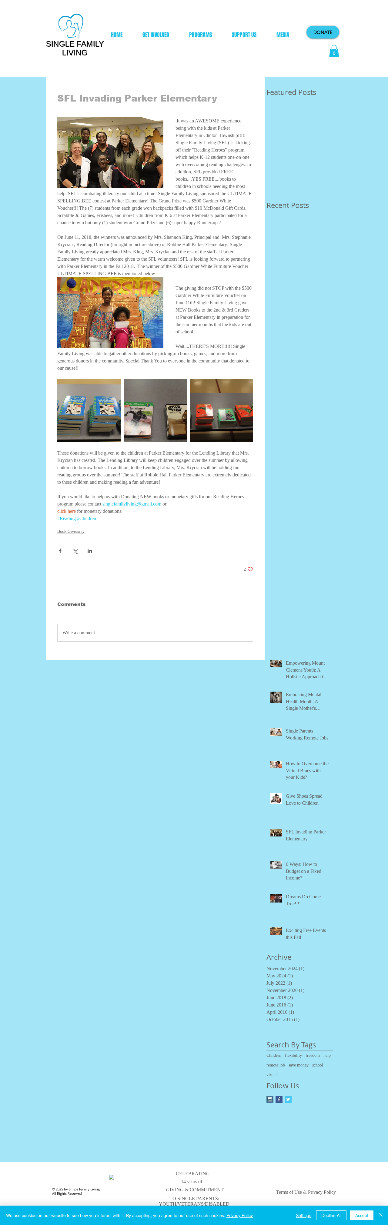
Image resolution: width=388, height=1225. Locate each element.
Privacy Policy (239, 1215)
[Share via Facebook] (60, 551)
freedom (313, 1055)
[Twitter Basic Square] (288, 1099)
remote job (275, 1065)
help (327, 1055)
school (317, 1065)
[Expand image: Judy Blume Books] (221, 410)
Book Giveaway (71, 531)
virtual (272, 1075)
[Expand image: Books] (155, 410)
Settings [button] (303, 1215)
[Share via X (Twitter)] (75, 551)
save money (299, 1065)
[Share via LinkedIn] (90, 551)
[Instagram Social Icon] (269, 1099)
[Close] (380, 1215)
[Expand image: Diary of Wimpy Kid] (89, 410)
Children (273, 1055)
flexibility (293, 1055)
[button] (334, 51)
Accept (361, 1215)
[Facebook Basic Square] (279, 1099)
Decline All (331, 1215)
